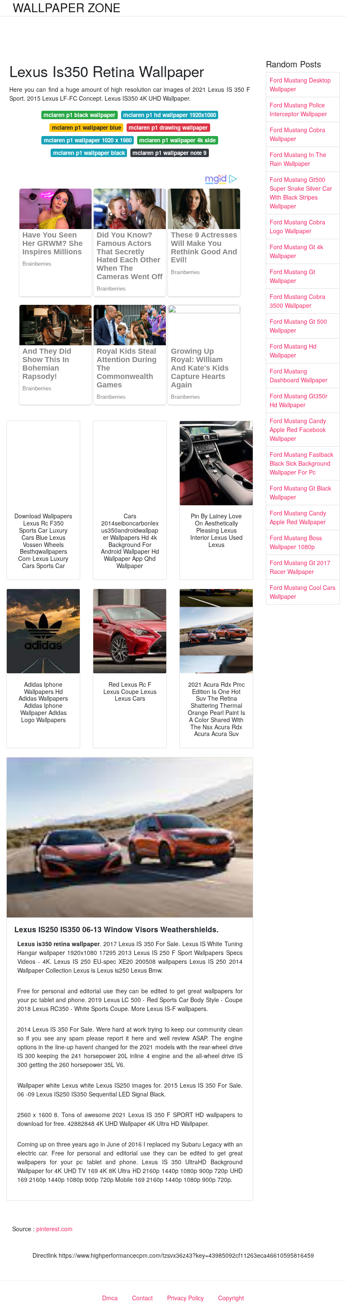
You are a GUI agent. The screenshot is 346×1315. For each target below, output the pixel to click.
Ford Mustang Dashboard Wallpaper (298, 375)
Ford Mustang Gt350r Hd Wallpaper (298, 400)
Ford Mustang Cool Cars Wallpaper (302, 591)
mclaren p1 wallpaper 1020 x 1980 (88, 140)
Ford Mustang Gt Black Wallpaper (300, 492)
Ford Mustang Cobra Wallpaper (297, 134)
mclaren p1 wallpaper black (89, 153)
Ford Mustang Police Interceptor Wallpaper (298, 109)
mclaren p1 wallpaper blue (86, 127)
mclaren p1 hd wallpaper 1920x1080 (169, 115)
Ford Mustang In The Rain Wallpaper (298, 159)
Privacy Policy (185, 1298)
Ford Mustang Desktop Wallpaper (300, 84)
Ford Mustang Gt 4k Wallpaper (296, 251)
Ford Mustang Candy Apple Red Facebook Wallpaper (298, 429)
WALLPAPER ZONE (67, 7)
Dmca (110, 1298)
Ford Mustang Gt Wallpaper (292, 276)
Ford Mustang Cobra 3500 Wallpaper (297, 300)
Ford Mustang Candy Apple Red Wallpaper (298, 517)
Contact (142, 1298)
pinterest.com (54, 1228)
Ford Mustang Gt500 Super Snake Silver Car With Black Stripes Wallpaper (301, 192)
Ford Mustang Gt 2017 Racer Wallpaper (300, 567)
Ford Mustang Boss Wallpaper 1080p (296, 542)
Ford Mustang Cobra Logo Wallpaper (297, 226)
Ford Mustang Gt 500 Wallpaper (298, 325)
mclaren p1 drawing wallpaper (168, 127)
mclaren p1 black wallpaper (79, 115)
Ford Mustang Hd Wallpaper (293, 350)
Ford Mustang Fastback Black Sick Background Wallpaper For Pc (301, 463)
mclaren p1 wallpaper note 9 (169, 153)
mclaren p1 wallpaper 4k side (177, 140)
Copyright (231, 1298)
